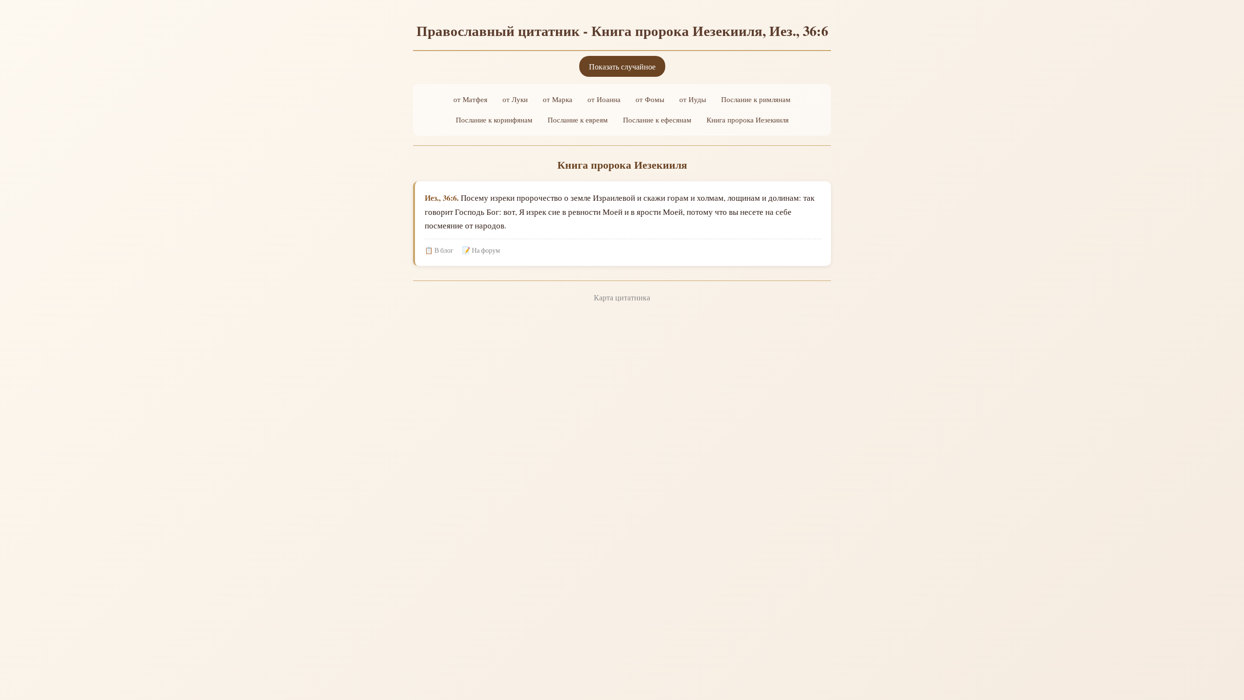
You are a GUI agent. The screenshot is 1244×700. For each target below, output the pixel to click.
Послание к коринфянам (494, 119)
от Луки (515, 99)
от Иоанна (604, 99)
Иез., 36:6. (442, 197)
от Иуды (692, 99)
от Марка (557, 99)
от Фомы (650, 99)
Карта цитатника (622, 297)
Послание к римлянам (756, 99)
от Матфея (470, 99)
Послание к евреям (578, 119)
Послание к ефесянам (657, 119)
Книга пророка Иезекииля (748, 119)
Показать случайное (622, 66)
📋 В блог (439, 250)
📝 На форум (481, 250)
